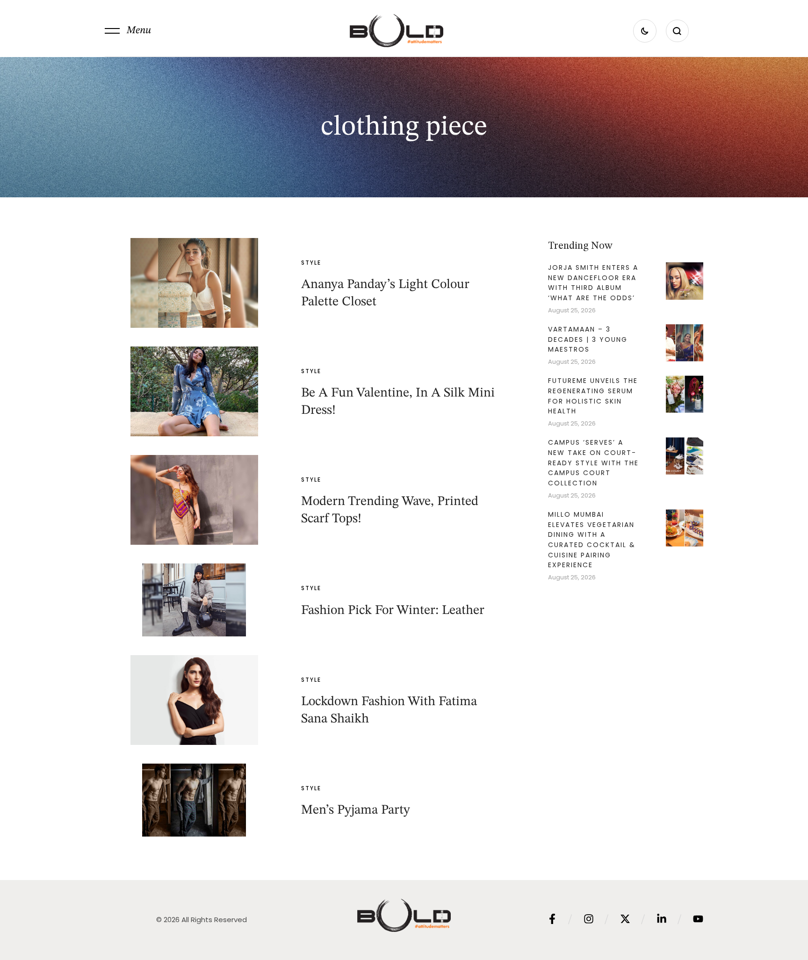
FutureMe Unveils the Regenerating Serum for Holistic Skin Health (593, 396)
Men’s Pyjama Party (355, 810)
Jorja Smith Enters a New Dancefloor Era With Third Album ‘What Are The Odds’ (593, 283)
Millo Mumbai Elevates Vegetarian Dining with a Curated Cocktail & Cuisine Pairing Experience (591, 540)
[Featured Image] (194, 283)
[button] (128, 30)
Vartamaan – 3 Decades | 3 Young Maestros (588, 339)
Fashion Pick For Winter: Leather (392, 610)
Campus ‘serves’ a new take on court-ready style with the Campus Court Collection (593, 463)
